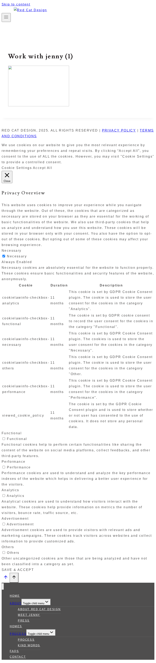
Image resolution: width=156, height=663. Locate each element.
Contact (18, 656)
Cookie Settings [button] (17, 168)
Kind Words (29, 645)
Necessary (17, 256)
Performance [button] (13, 461)
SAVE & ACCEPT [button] (18, 570)
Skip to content (16, 4)
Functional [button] (12, 433)
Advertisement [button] (15, 518)
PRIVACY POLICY (119, 130)
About (16, 603)
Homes (16, 626)
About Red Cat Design (39, 609)
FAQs (14, 651)
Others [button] (8, 547)
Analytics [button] (10, 490)
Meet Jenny (29, 614)
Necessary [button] (12, 250)
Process (18, 633)
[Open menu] (6, 17)
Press (24, 620)
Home (15, 595)
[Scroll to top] (6, 578)
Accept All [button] (42, 168)
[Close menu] (3, 586)
